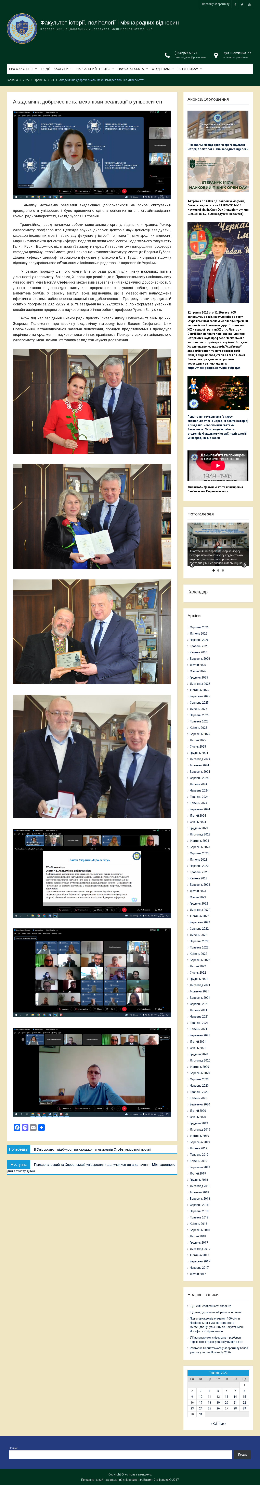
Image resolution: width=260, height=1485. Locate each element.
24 (200, 1408)
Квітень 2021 (198, 1029)
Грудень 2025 (199, 677)
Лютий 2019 (198, 1173)
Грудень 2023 (199, 828)
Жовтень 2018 (199, 1192)
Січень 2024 (198, 822)
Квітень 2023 (198, 878)
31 (200, 1414)
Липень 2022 (198, 935)
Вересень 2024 (200, 771)
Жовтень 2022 (199, 916)
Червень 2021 (199, 1016)
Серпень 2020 (199, 1079)
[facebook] (235, 4)
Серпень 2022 (199, 928)
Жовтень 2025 (199, 690)
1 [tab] (213, 570)
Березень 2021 (200, 1035)
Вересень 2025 (200, 696)
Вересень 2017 (200, 1261)
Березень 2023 (200, 884)
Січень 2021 (198, 1048)
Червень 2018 (199, 1211)
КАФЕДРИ (61, 69)
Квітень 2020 (198, 1098)
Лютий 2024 (198, 815)
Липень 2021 (198, 1010)
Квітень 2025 (198, 727)
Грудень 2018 (199, 1179)
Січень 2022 (198, 972)
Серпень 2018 (199, 1205)
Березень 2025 (200, 734)
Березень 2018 (200, 1230)
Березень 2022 (200, 960)
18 (209, 1402)
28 (235, 1408)
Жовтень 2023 (199, 840)
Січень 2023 (198, 897)
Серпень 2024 (199, 778)
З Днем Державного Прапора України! (216, 1312)
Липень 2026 (198, 633)
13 (226, 1396)
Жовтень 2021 (199, 991)
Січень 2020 (198, 1117)
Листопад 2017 (200, 1248)
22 (244, 1402)
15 (244, 1396)
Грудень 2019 (199, 1123)
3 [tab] (223, 570)
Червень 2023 (199, 865)
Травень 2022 (199, 947)
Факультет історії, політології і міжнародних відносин (109, 22)
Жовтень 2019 (199, 1135)
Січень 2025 (198, 746)
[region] (218, 544)
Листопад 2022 (200, 909)
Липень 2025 (198, 708)
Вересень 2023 (200, 847)
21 (235, 1402)
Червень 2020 (199, 1085)
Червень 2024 (199, 790)
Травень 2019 (199, 1154)
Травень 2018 (199, 1217)
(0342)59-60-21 (186, 53)
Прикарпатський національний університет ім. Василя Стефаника (125, 1479)
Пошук (13, 1448)
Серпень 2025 (199, 702)
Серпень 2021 (199, 1004)
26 (218, 1408)
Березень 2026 (200, 658)
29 (244, 1408)
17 (200, 1402)
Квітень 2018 (198, 1223)
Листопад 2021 (200, 985)
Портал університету (216, 4)
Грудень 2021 (199, 978)
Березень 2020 (200, 1104)
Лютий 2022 (198, 966)
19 (218, 1402)
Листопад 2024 (200, 759)
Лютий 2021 (198, 1041)
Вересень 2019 (200, 1142)
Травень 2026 (199, 646)
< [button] (193, 565)
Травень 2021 (199, 1022)
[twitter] (242, 4)
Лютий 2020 (198, 1110)
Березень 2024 (200, 809)
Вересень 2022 (200, 922)
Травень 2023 (199, 872)
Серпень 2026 (199, 627)
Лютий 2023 (198, 891)
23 (192, 1408)
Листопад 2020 (200, 1060)
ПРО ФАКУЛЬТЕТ (21, 69)
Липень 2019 (198, 1148)
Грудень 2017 (199, 1242)
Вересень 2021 (200, 997)
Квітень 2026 (198, 652)
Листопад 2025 (200, 683)
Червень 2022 (199, 941)
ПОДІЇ (45, 69)
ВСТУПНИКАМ (188, 69)
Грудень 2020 (199, 1054)
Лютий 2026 (198, 665)
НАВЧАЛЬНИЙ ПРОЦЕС (93, 69)
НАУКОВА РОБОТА (131, 69)
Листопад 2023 (200, 834)
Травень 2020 (199, 1091)
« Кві (214, 1423)
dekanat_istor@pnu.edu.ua (190, 57)
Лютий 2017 (198, 1274)
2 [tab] (218, 570)
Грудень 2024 (199, 752)
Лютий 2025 (198, 740)
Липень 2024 (198, 784)
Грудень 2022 (199, 903)
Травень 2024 (199, 796)
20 (226, 1402)
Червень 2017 (199, 1267)
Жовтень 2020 (199, 1066)
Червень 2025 (199, 715)
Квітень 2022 (198, 953)
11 (209, 1396)
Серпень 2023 (199, 853)
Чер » (222, 1423)
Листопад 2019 (200, 1129)
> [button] (244, 565)
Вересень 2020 (200, 1073)
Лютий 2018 (198, 1236)
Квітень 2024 (198, 803)
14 (235, 1396)
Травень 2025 (199, 721)
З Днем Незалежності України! (210, 1306)
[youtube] (249, 4)
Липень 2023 (198, 859)
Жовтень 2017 (199, 1255)
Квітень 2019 (198, 1161)
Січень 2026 (198, 671)
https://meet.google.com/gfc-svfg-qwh (213, 367)
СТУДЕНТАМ (161, 69)
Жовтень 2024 (199, 765)
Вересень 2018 (200, 1198)
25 (209, 1408)
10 (200, 1396)
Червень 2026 (199, 639)
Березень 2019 (200, 1167)
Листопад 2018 (200, 1186)
